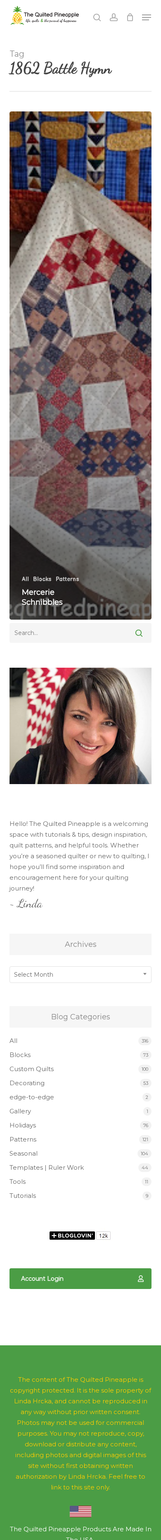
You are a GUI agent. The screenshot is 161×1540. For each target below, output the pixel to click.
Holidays (22, 1125)
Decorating (27, 1083)
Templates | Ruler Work (46, 1167)
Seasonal (23, 1153)
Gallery (20, 1111)
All (25, 579)
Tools (17, 1181)
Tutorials (22, 1196)
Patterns (67, 579)
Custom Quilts (31, 1069)
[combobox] (80, 974)
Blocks (42, 579)
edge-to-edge (31, 1097)
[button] (146, 17)
